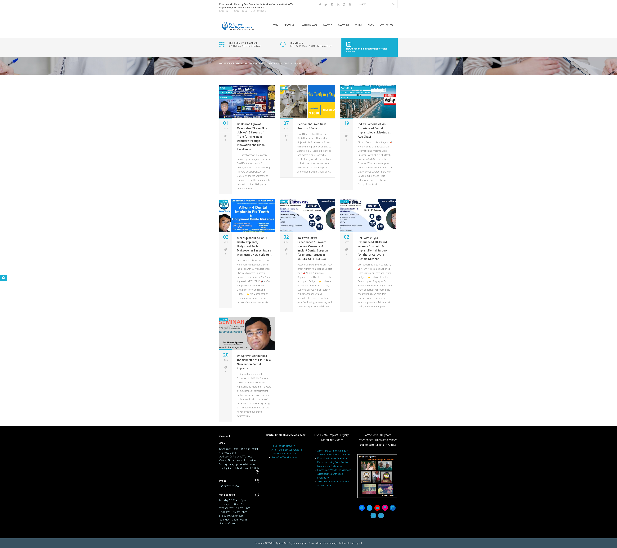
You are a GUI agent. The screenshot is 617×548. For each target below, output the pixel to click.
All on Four (346, 88)
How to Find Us (239, 10)
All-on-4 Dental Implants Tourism (356, 93)
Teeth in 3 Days (308, 24)
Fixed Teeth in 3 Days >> (283, 446)
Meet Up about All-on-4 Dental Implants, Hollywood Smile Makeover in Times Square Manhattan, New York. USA (254, 246)
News (371, 24)
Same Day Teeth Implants (284, 457)
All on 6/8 (343, 24)
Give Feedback (258, 10)
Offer (358, 24)
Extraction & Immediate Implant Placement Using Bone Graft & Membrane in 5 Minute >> (333, 462)
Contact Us (386, 24)
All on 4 (327, 24)
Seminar (223, 97)
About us (289, 24)
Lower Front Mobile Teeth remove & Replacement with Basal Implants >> (334, 474)
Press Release (226, 93)
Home (275, 24)
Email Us (223, 10)
